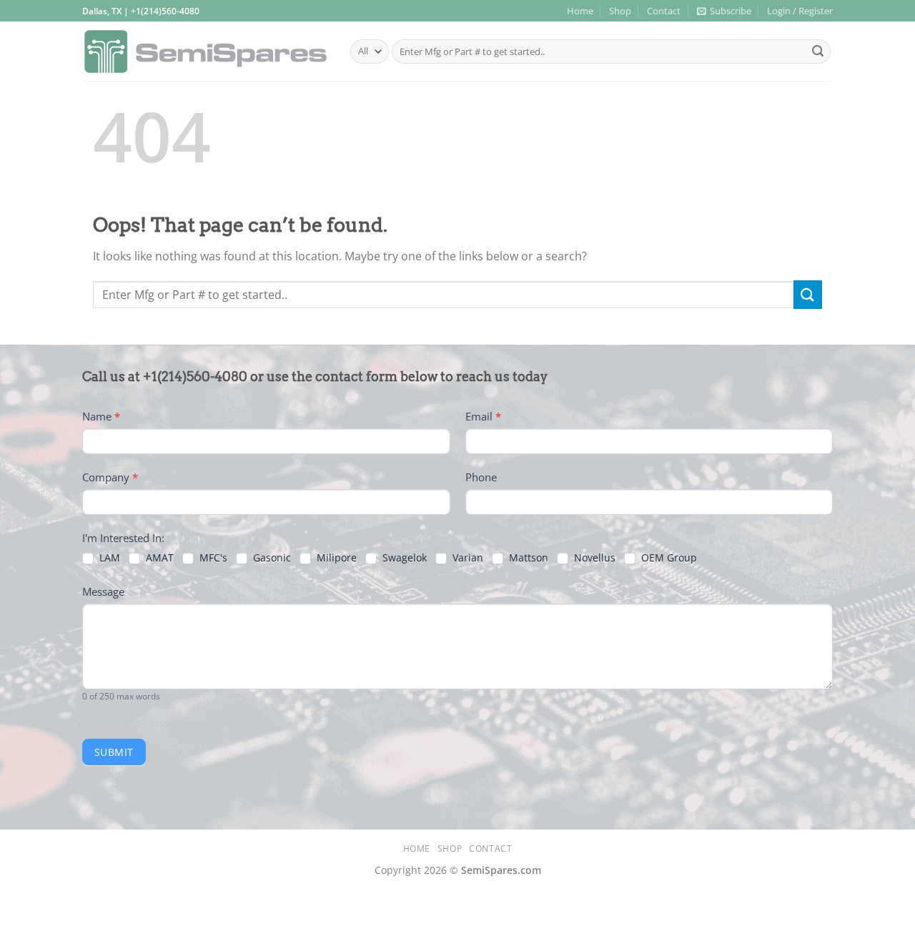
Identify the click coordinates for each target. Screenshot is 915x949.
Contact (664, 10)
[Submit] (818, 51)
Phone (481, 477)
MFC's (212, 557)
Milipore (335, 557)
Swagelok (403, 557)
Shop (620, 10)
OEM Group (667, 557)
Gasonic (270, 557)
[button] (724, 10)
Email (483, 416)
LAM (108, 557)
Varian (466, 557)
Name (101, 416)
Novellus (593, 557)
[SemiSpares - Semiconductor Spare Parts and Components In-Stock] (205, 52)
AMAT (158, 557)
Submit (114, 752)
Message (103, 591)
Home (580, 10)
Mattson (527, 557)
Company (110, 477)
